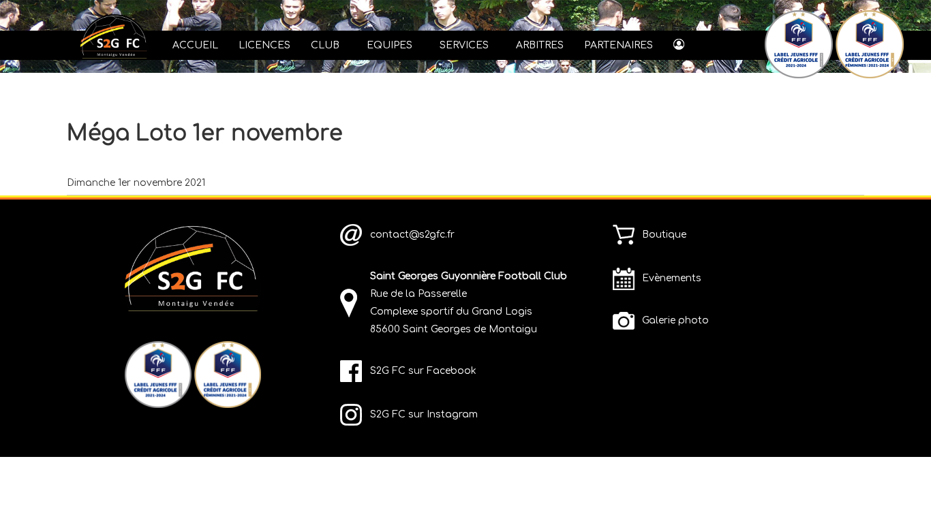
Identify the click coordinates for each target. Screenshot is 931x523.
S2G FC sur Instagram (424, 414)
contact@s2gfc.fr (412, 234)
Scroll (897, 489)
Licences (264, 45)
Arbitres (540, 45)
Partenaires (618, 45)
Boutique (664, 234)
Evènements (671, 278)
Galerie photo (675, 320)
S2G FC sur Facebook (423, 371)
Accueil (195, 45)
